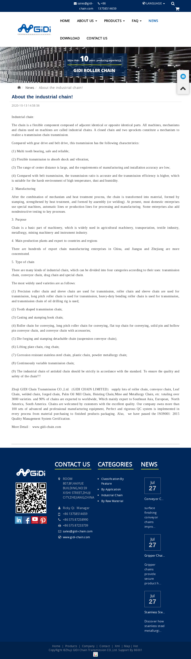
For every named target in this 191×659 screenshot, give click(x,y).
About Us (86, 20)
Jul (152, 482)
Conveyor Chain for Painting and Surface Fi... (154, 499)
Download (70, 38)
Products (113, 20)
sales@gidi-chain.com (77, 531)
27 (153, 488)
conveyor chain (160, 389)
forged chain (51, 394)
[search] (173, 3)
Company (88, 646)
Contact (104, 646)
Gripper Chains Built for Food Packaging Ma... (154, 555)
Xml (117, 646)
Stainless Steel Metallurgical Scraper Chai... (154, 612)
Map (127, 646)
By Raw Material (112, 501)
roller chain (140, 389)
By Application (111, 489)
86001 (138, 650)
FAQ (135, 20)
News (153, 20)
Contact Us (97, 38)
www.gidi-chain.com (46, 427)
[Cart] (177, 8)
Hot (135, 646)
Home (65, 20)
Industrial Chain (112, 495)
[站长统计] (95, 654)
